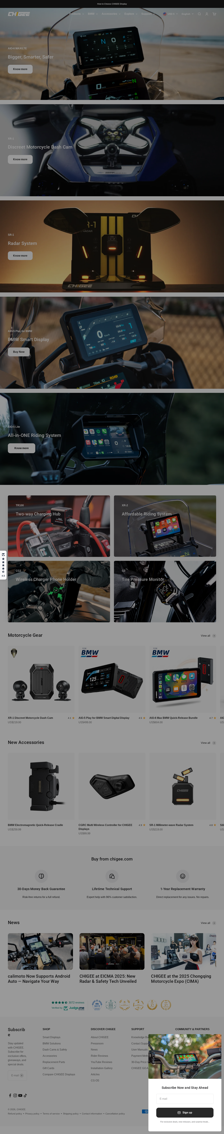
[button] (3, 565)
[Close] (214, 1040)
